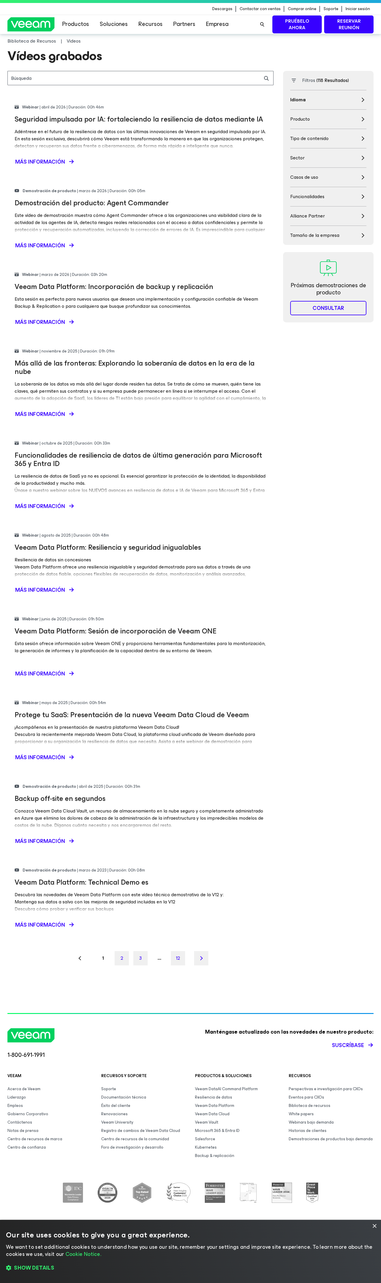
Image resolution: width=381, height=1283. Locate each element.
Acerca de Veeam (23, 1088)
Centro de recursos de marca (34, 1139)
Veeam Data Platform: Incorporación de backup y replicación (114, 287)
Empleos (15, 1105)
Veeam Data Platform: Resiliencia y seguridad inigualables (108, 547)
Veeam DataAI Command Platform (226, 1088)
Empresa (217, 24)
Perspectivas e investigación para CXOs (326, 1088)
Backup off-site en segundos (60, 798)
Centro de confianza (26, 1147)
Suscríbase (348, 1045)
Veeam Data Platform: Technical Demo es (81, 882)
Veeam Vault (206, 1122)
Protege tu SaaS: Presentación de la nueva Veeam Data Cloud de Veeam (132, 715)
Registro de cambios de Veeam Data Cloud (140, 1130)
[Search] (262, 24)
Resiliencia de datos (213, 1097)
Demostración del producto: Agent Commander (92, 203)
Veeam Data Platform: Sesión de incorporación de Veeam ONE (115, 631)
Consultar (328, 308)
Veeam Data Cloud (212, 1113)
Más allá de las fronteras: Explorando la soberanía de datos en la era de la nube (134, 367)
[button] (190, 1268)
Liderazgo (16, 1097)
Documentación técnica (123, 1097)
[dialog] (190, 1251)
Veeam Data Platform (214, 1105)
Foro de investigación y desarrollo (132, 1147)
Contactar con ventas (260, 9)
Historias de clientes (308, 1130)
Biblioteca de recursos (309, 1105)
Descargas (222, 9)
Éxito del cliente (115, 1105)
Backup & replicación (214, 1155)
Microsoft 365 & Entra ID (217, 1130)
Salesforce (205, 1139)
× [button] (374, 1226)
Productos (75, 24)
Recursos (150, 24)
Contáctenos (19, 1122)
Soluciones (114, 24)
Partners (184, 24)
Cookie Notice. (83, 1254)
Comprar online (302, 9)
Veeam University (117, 1122)
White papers (301, 1113)
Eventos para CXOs (306, 1097)
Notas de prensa (22, 1130)
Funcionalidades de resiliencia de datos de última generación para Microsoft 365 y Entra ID (138, 459)
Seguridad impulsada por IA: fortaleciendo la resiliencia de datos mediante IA (139, 119)
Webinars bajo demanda (311, 1122)
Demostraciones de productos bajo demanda (331, 1139)
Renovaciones (114, 1113)
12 (178, 958)
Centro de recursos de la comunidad (135, 1139)
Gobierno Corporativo (27, 1113)
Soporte (331, 9)
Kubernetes (206, 1147)
